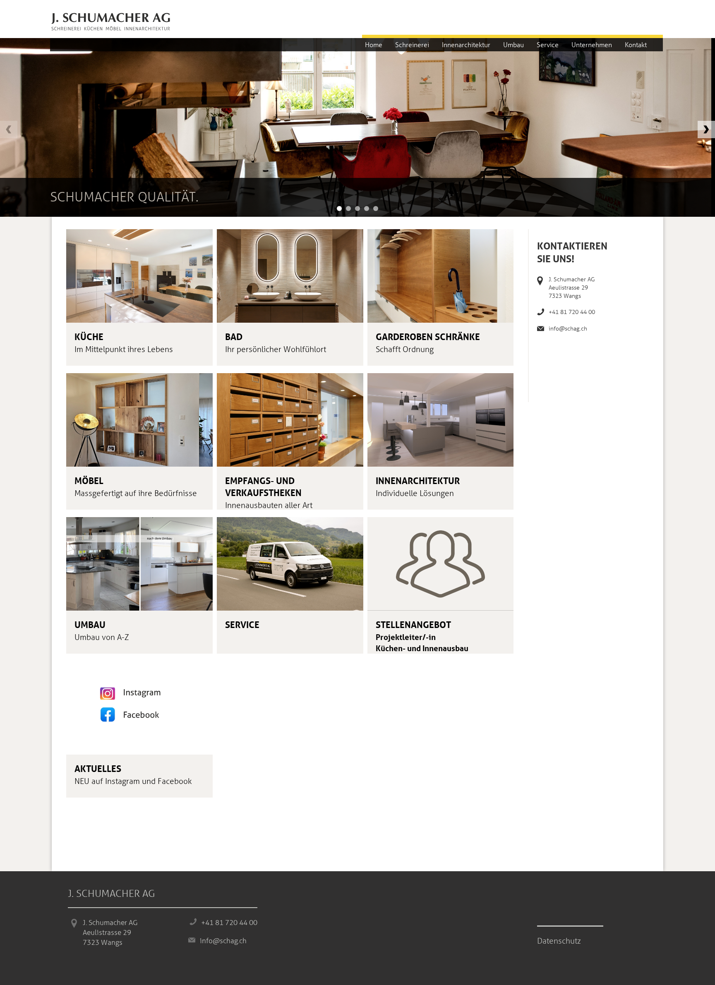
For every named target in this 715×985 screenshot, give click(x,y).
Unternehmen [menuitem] (591, 44)
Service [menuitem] (548, 44)
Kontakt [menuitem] (636, 44)
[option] (355, 127)
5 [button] (375, 208)
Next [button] (706, 129)
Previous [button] (8, 129)
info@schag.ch (568, 328)
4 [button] (366, 208)
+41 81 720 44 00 (572, 312)
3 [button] (357, 208)
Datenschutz (559, 940)
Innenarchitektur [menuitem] (466, 44)
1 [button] (339, 208)
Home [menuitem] (373, 44)
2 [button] (348, 208)
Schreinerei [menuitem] (412, 44)
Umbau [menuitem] (513, 44)
